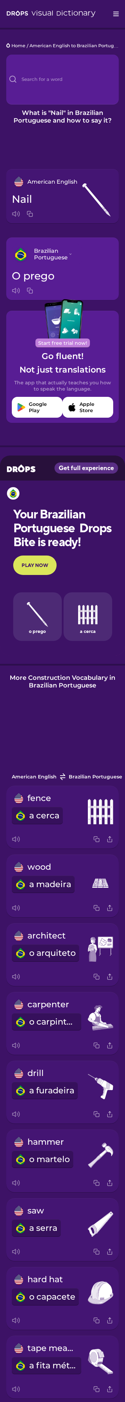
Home (18, 46)
